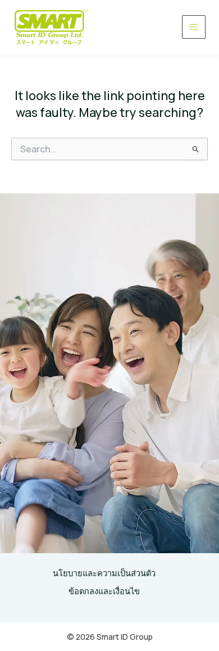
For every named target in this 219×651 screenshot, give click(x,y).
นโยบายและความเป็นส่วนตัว (104, 572)
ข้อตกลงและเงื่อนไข (104, 590)
